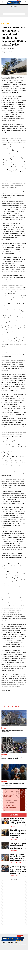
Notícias (14, 875)
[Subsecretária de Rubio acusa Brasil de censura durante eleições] (14, 718)
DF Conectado (10, 48)
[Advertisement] (14, 10)
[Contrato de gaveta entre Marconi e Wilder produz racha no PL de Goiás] (5, 821)
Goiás (13, 826)
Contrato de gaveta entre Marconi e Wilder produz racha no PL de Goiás (17, 821)
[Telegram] (13, 55)
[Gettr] (16, 55)
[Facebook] (2, 55)
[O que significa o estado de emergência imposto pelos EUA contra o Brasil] (14, 772)
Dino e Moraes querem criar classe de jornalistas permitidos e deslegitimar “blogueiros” (18, 833)
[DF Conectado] (2, 49)
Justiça (13, 839)
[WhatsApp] (9, 55)
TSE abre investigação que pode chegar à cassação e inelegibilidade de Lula (18, 846)
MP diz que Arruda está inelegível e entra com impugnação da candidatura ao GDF (17, 857)
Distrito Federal (17, 862)
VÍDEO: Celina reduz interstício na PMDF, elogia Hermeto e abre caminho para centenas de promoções (18, 869)
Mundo (6, 23)
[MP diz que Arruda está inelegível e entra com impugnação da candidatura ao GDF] (5, 857)
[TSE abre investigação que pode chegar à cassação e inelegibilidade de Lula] (5, 845)
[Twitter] (6, 55)
